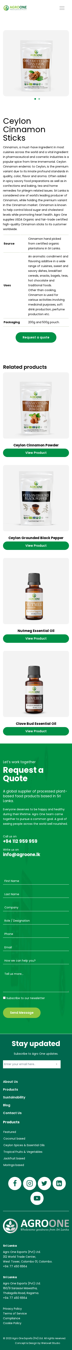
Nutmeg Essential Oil (36, 630)
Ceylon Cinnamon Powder (36, 445)
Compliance (11, 1318)
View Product (36, 453)
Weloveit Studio (50, 1343)
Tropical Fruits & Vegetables (22, 1152)
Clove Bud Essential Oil (36, 723)
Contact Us (12, 1113)
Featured (9, 1132)
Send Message (22, 1013)
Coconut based (14, 1139)
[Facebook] (14, 1183)
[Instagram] (29, 1183)
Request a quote (36, 337)
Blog (6, 1105)
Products (10, 1089)
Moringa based (13, 1165)
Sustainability (14, 1097)
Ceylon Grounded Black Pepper (36, 537)
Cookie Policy (12, 1323)
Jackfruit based (14, 1158)
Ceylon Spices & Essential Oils (24, 1145)
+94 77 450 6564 (15, 1266)
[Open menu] (62, 8)
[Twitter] (44, 1183)
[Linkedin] (59, 1183)
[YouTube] (37, 1198)
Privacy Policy (12, 1309)
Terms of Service (15, 1313)
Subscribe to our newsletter (25, 998)
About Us (10, 1081)
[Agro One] (15, 8)
